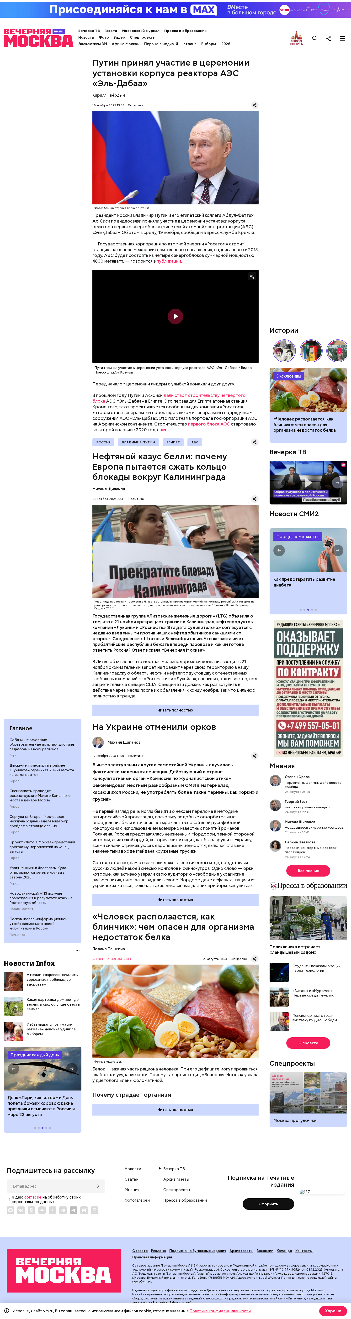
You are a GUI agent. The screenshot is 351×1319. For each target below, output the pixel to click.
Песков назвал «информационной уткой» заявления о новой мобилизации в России (38, 924)
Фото (104, 37)
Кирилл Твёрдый (108, 95)
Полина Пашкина (108, 948)
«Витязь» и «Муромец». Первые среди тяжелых (313, 993)
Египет (173, 442)
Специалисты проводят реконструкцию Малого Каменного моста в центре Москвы (40, 796)
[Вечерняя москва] (64, 1271)
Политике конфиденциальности (220, 1311)
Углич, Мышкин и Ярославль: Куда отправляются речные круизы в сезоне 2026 (38, 872)
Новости (86, 37)
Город (14, 755)
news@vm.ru (141, 1281)
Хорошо (333, 1311)
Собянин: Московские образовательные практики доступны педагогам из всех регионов (42, 744)
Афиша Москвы (125, 44)
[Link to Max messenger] (10, 1210)
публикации (169, 261)
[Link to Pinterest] (94, 1210)
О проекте (308, 1042)
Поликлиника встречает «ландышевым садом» (295, 949)
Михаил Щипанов (108, 489)
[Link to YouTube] (52, 1210)
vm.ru (231, 1274)
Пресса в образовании (185, 30)
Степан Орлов (297, 777)
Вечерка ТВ (89, 30)
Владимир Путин (138, 442)
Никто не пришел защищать (307, 807)
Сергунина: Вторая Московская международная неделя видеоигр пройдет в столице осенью (39, 821)
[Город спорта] (296, 38)
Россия (103, 442)
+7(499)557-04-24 (221, 1278)
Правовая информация (152, 1257)
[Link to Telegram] (63, 1210)
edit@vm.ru (271, 1278)
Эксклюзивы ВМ (92, 44)
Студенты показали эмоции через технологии (316, 968)
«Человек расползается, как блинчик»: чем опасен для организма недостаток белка (304, 424)
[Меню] (342, 38)
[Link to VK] (21, 1210)
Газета (111, 30)
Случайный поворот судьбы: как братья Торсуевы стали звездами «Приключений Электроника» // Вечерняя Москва (284, 350)
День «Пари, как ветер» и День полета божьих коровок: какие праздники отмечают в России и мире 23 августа (41, 1106)
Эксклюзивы (288, 376)
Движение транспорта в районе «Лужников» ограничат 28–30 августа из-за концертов (42, 770)
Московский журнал (141, 30)
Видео (119, 37)
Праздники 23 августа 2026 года (42, 1069)
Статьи (131, 1179)
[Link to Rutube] (84, 1210)
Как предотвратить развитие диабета (308, 550)
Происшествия (21, 909)
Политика (17, 935)
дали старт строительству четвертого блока (169, 398)
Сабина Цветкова (300, 842)
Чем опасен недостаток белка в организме (308, 390)
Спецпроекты (142, 37)
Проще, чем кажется (297, 536)
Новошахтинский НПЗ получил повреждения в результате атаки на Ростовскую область (41, 898)
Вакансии (265, 1250)
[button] (13, 1068)
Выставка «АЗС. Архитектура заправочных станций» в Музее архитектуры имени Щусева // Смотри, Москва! (311, 350)
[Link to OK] (31, 1210)
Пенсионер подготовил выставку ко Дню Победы (314, 1018)
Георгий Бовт (296, 801)
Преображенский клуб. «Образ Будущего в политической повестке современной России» (308, 482)
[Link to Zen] (42, 1210)
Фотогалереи (137, 1200)
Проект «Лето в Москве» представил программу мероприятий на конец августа (42, 847)
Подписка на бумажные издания (197, 1250)
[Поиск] (314, 38)
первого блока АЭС (209, 424)
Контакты (304, 1250)
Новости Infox (29, 963)
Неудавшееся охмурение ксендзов (314, 827)
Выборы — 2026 (215, 44)
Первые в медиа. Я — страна (170, 44)
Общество (239, 959)
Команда (284, 1250)
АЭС (194, 442)
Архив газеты (176, 1179)
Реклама (158, 1250)
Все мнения (308, 870)
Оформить (268, 1204)
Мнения (282, 766)
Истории (284, 330)
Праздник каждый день (35, 1054)
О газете (140, 1250)
